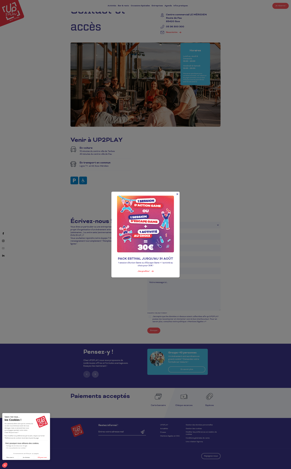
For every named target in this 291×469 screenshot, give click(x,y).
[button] (5, 465)
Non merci (10, 457)
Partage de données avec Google (16, 446)
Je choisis (26, 457)
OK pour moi (42, 457)
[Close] (177, 194)
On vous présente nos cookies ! (16, 448)
